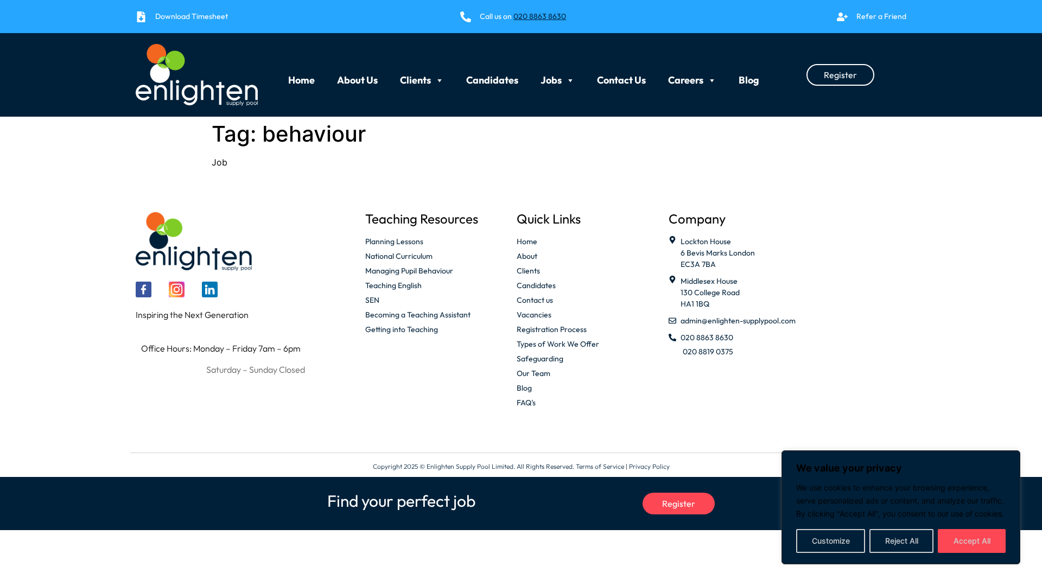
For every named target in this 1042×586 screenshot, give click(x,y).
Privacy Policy (649, 466)
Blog (749, 77)
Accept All (972, 540)
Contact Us (621, 77)
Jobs (551, 77)
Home (301, 77)
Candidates (492, 77)
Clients (415, 77)
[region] (901, 507)
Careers (685, 77)
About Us (357, 77)
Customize (831, 540)
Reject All (901, 540)
